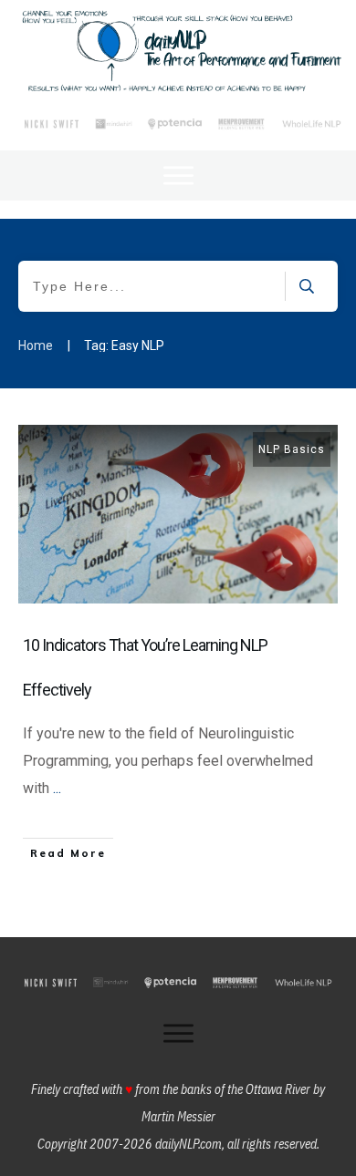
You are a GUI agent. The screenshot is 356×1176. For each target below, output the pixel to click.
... (57, 788)
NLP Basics (291, 449)
